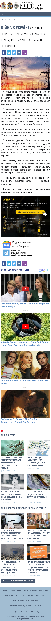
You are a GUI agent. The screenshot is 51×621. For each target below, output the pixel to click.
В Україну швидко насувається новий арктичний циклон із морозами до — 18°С (36, 461)
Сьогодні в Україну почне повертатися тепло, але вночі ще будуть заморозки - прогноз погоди (12, 462)
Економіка (9, 595)
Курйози (30, 595)
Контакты (34, 600)
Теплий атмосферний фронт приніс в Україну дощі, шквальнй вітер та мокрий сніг (11, 495)
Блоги (13, 590)
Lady (27, 600)
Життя (44, 595)
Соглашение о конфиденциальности (22, 605)
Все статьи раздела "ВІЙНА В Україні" (18, 580)
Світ (16, 595)
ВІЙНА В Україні (15, 27)
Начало (5, 590)
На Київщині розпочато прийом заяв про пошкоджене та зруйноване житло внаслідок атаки (11, 567)
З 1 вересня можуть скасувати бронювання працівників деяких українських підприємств (12, 534)
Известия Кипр (18, 600)
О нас (40, 605)
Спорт (37, 595)
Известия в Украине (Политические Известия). (26, 616)
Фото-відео (43, 590)
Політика (33, 590)
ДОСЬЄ (22, 595)
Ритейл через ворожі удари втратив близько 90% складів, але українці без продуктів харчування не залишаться (38, 567)
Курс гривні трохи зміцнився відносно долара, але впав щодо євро (37, 495)
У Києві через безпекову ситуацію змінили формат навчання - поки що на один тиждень (38, 534)
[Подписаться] (17, 244)
